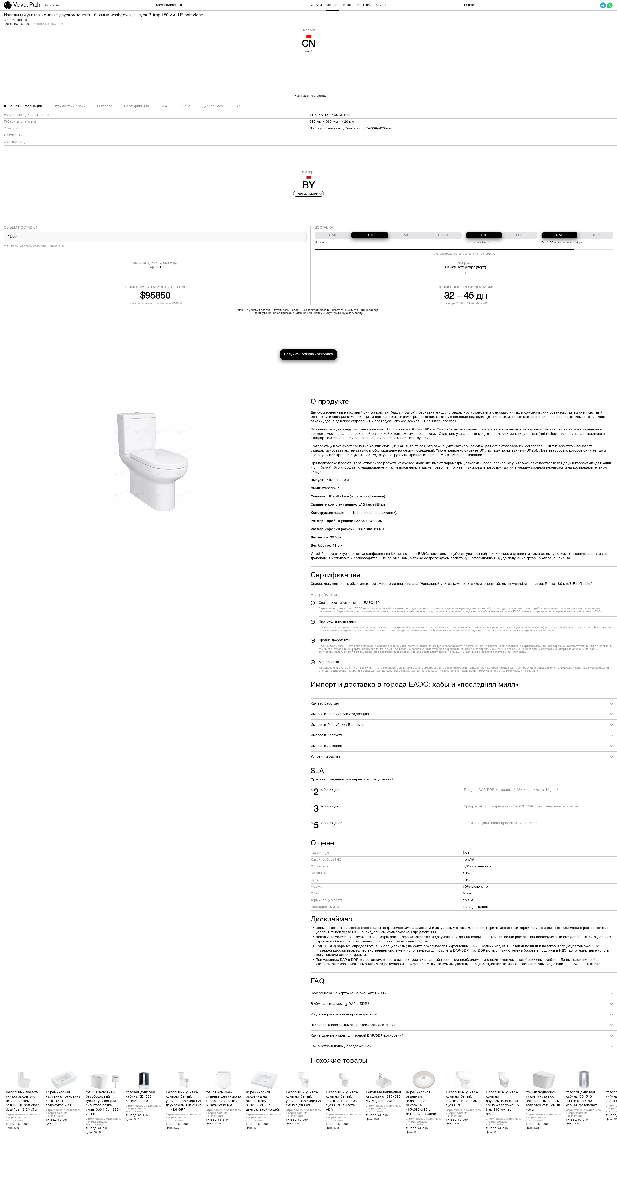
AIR (406, 235)
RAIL (333, 235)
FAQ (238, 106)
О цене (184, 106)
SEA (370, 235)
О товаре (105, 106)
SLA (164, 106)
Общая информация (25, 106)
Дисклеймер (212, 106)
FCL (519, 235)
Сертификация (136, 106)
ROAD (443, 235)
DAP (559, 235)
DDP (595, 235)
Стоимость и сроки (70, 106)
